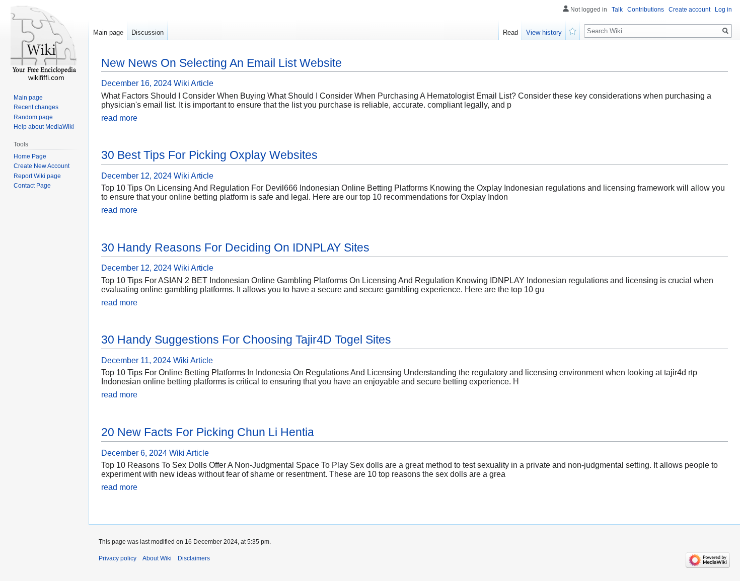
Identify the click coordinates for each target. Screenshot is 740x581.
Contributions (645, 9)
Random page (33, 117)
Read (510, 32)
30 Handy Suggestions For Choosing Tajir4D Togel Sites (246, 339)
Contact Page (32, 185)
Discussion (147, 32)
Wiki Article (193, 83)
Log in (723, 9)
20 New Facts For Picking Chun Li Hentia (207, 432)
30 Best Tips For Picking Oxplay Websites (209, 154)
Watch (573, 30)
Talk (617, 9)
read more (119, 118)
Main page (108, 32)
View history (544, 32)
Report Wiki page (37, 176)
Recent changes (36, 107)
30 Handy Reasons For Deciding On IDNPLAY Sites (235, 247)
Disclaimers (194, 558)
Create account (689, 9)
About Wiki (157, 558)
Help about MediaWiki (44, 126)
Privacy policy (117, 558)
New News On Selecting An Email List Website (221, 62)
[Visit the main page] (44, 40)
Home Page (30, 156)
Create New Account (41, 166)
